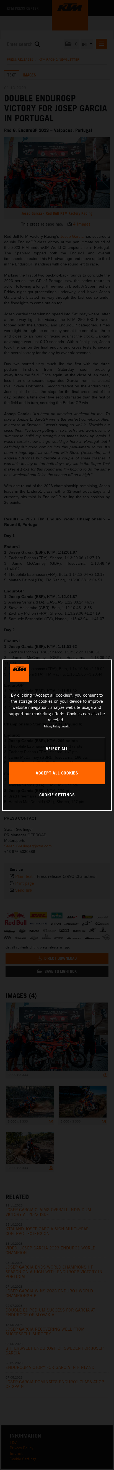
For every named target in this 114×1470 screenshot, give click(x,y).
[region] (57, 735)
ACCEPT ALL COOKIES (57, 773)
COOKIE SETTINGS (57, 794)
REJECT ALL (57, 748)
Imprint (65, 726)
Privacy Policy (52, 726)
